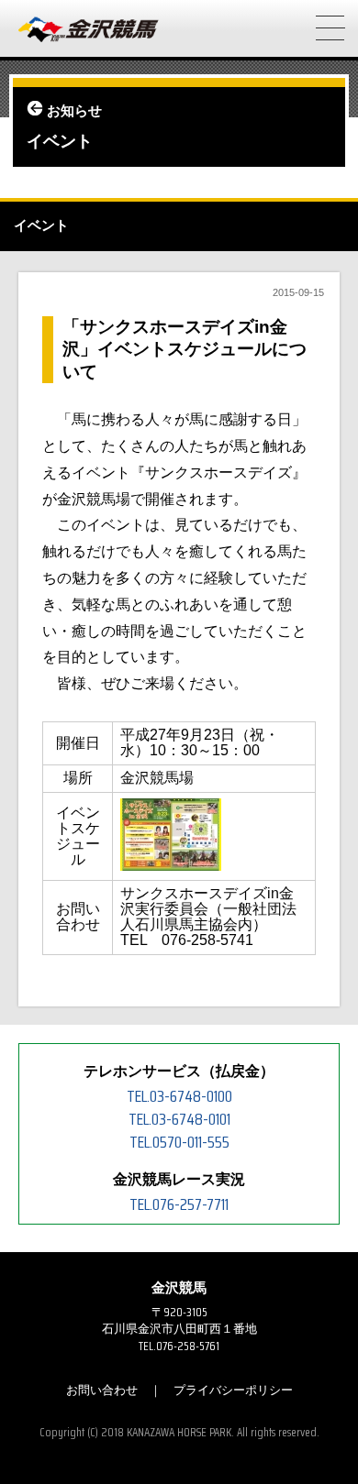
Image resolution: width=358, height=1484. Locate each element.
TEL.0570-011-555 (179, 1142)
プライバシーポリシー (233, 1390)
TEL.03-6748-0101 (179, 1119)
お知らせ (74, 111)
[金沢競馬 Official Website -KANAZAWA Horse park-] (89, 30)
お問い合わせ (102, 1390)
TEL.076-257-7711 (179, 1204)
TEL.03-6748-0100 (179, 1096)
